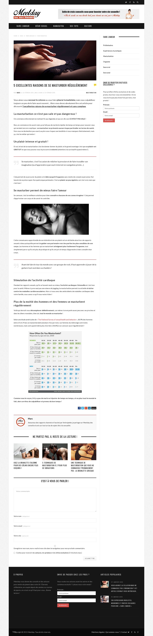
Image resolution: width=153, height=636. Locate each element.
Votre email (22, 526)
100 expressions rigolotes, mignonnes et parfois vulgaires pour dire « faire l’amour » (123, 603)
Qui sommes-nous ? (113, 632)
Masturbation (91, 93)
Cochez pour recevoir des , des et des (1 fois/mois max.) (49, 553)
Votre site (21, 536)
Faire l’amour (23, 26)
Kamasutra (58, 26)
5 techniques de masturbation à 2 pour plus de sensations (54, 465)
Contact (124, 632)
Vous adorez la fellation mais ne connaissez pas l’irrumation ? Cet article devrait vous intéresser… (124, 588)
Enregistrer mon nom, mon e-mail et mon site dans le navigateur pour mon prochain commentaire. (49, 548)
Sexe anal (106, 73)
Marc (18, 93)
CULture (88, 26)
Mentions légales (98, 632)
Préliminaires (108, 45)
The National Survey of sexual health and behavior (57, 319)
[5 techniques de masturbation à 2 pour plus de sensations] (55, 451)
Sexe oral (106, 67)
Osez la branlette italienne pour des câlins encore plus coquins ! (26, 465)
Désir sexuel (41, 26)
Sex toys (74, 26)
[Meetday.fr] (27, 14)
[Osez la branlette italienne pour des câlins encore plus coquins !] (26, 451)
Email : (105, 112)
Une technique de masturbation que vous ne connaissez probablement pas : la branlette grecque (82, 466)
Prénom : (106, 105)
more (94, 408)
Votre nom (21, 516)
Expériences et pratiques (112, 51)
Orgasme (106, 62)
